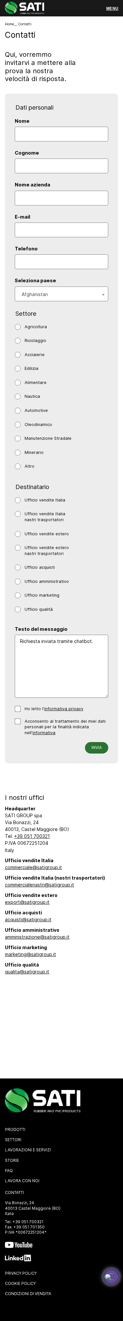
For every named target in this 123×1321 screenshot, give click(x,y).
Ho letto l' (54, 708)
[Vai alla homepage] (24, 9)
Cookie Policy (20, 1283)
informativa (43, 732)
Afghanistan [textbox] (35, 294)
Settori (13, 1139)
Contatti (14, 1192)
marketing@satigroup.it (30, 954)
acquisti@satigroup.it (28, 919)
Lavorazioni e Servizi (28, 1149)
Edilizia (31, 368)
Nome (22, 121)
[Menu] (112, 8)
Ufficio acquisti (40, 567)
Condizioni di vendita (28, 1293)
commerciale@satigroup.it (33, 867)
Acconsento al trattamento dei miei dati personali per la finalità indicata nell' (65, 727)
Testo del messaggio (41, 629)
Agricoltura (36, 326)
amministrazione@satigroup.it (37, 937)
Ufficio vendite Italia (45, 500)
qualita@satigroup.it (27, 971)
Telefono (26, 249)
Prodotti (15, 1129)
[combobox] (61, 294)
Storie (12, 1160)
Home (9, 24)
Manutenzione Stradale (48, 438)
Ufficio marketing (42, 595)
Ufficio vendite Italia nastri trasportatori (45, 516)
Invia (97, 747)
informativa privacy (63, 708)
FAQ (9, 1170)
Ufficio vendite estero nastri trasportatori (47, 550)
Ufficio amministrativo (47, 581)
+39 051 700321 (32, 836)
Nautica (32, 396)
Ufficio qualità (39, 609)
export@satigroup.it (27, 902)
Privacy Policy (21, 1273)
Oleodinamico (38, 424)
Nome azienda (32, 185)
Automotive (36, 410)
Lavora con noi (22, 1180)
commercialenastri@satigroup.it (39, 884)
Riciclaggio (35, 340)
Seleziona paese (35, 281)
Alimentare (36, 382)
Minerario (34, 452)
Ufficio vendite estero (47, 533)
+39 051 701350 (29, 1227)
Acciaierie (35, 354)
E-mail (22, 217)
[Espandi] (111, 1276)
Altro (29, 466)
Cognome (27, 153)
